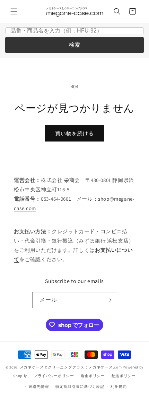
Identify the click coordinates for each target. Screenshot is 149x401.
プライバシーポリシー (54, 375)
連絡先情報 (39, 386)
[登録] (109, 300)
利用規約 (119, 386)
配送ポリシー (124, 375)
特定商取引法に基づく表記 (79, 386)
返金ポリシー (93, 375)
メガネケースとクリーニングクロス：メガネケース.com (71, 367)
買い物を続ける (74, 133)
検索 (74, 45)
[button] (13, 11)
